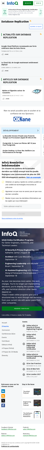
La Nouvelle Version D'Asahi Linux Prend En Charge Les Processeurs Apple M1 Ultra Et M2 (19, 137)
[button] (21, 213)
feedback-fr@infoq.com (8, 429)
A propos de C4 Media (10, 352)
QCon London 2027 (34, 374)
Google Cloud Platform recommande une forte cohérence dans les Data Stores (18, 47)
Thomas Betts (6, 51)
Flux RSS (30, 20)
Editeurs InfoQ (7, 344)
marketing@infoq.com (30, 435)
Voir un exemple (33, 177)
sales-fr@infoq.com (29, 429)
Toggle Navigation (3, 3)
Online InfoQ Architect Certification (31, 336)
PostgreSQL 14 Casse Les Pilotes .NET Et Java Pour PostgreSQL (19, 144)
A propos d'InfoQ (8, 348)
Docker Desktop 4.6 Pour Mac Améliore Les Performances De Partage (19, 151)
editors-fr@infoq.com (8, 435)
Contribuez (6, 341)
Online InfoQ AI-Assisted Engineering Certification (34, 356)
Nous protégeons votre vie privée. (12, 218)
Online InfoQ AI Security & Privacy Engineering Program (34, 327)
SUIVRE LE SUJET (36, 26)
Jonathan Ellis (7, 95)
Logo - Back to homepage (12, 3)
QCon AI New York (33, 369)
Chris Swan (5, 67)
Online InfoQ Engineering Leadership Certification (31, 346)
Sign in (38, 3)
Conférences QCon (8, 334)
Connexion (6, 330)
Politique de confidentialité (10, 446)
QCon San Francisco (34, 363)
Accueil (4, 323)
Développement (11, 130)
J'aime (6, 54)
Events (4, 337)
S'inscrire (5, 326)
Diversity (5, 355)
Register (28, 3)
